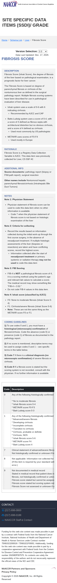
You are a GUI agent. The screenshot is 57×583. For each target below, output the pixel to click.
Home (4, 40)
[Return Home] (28, 4)
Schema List (16, 40)
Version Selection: (27, 51)
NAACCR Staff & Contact (18, 520)
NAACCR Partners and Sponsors (18, 568)
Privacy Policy (9, 572)
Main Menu (13, 33)
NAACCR (23, 576)
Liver (27, 40)
